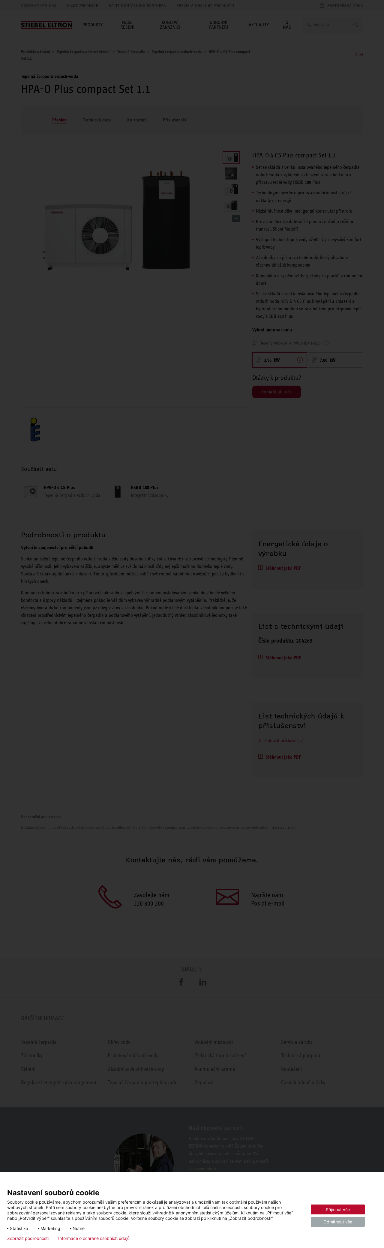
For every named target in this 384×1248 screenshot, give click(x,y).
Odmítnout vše (337, 1221)
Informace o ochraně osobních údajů (94, 1238)
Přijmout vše (338, 1209)
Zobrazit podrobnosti (28, 1238)
